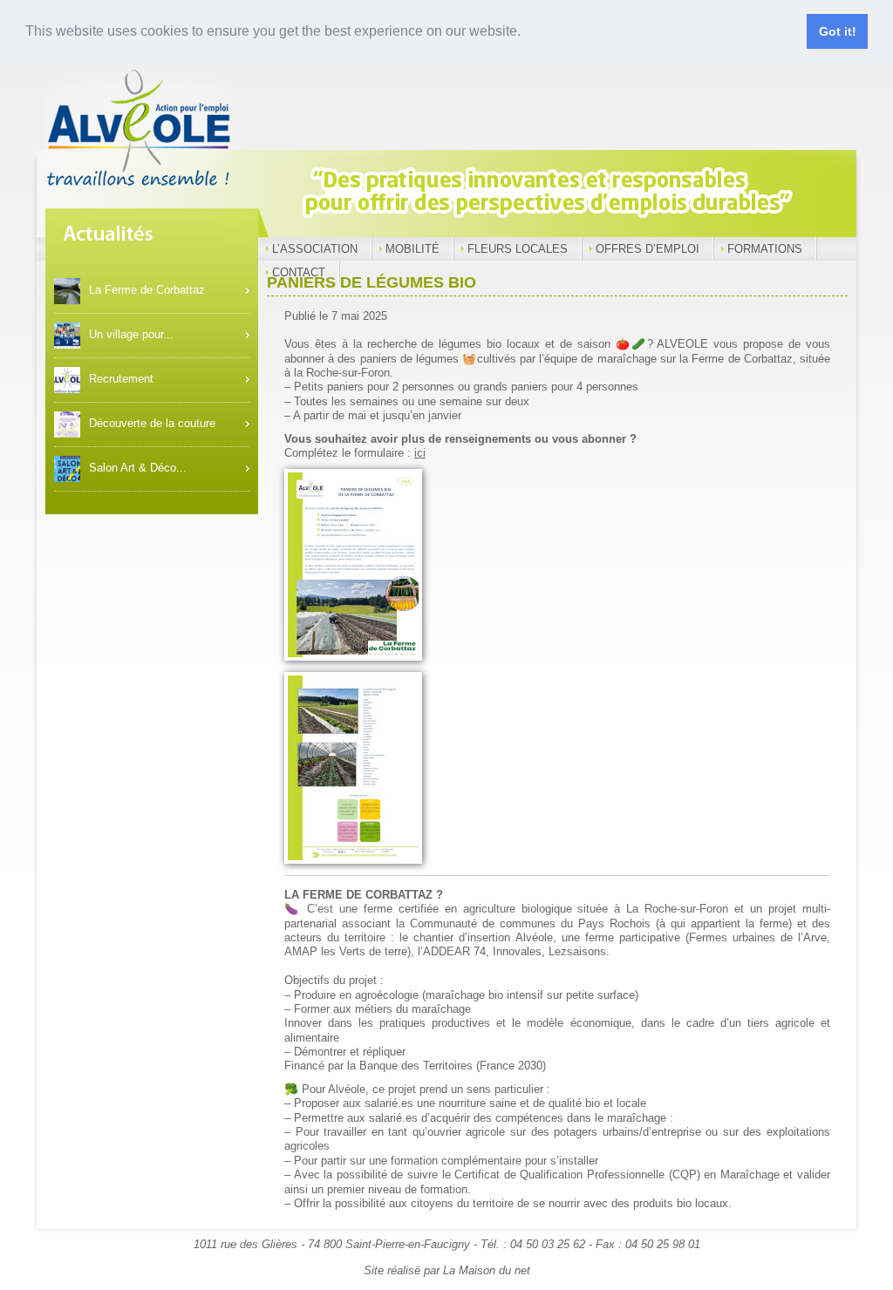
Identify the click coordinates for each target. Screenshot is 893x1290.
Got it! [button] (837, 31)
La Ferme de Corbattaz (147, 289)
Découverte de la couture (152, 423)
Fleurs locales (517, 248)
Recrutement (121, 378)
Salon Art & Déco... (138, 467)
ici (420, 452)
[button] (526, 32)
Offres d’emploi (647, 248)
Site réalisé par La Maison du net (447, 1270)
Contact (298, 272)
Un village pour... (131, 334)
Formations (764, 248)
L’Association (315, 248)
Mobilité (412, 248)
